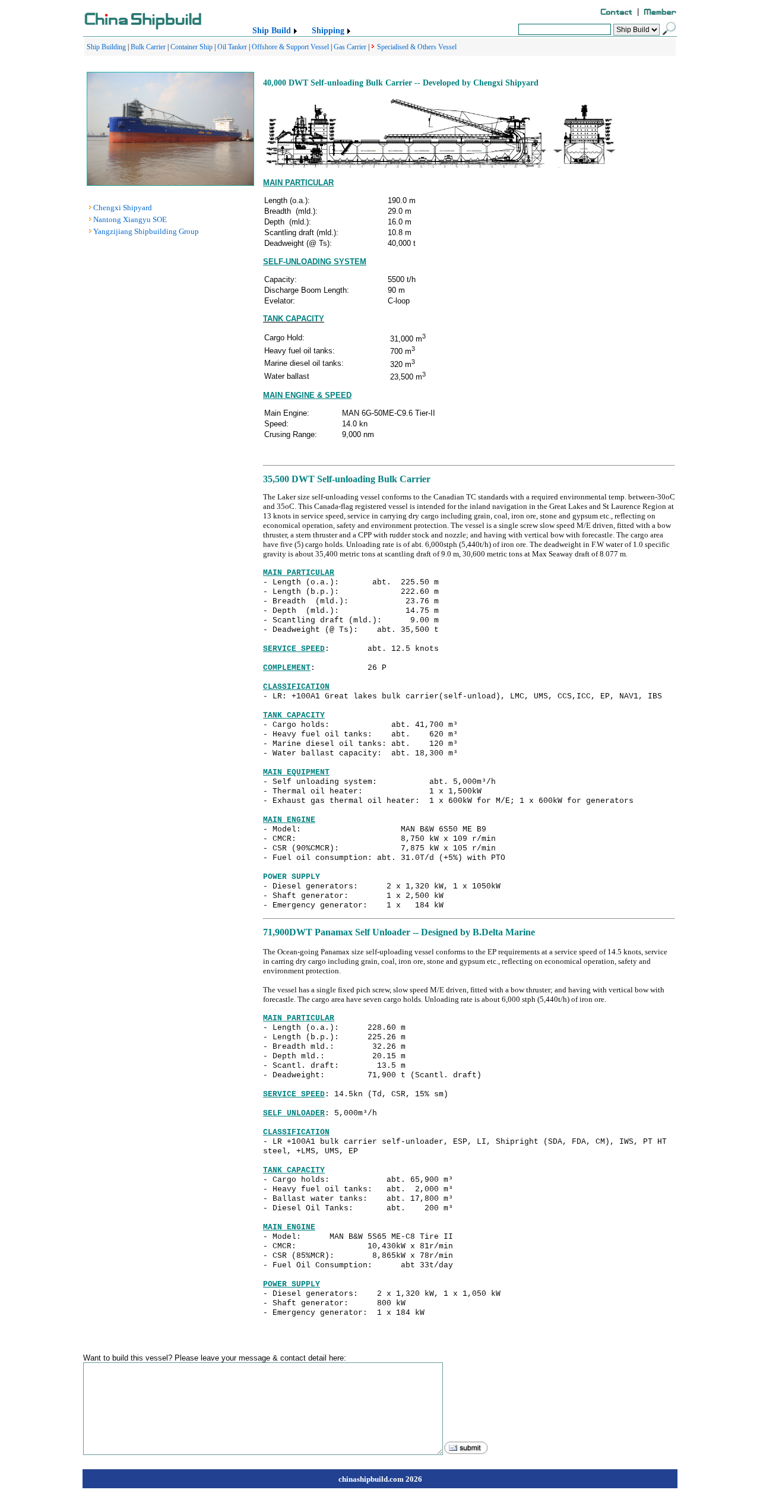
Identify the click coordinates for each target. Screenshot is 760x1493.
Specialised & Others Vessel (417, 47)
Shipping (328, 30)
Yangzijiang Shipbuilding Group (146, 231)
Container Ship (191, 47)
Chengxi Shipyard (122, 207)
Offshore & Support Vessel (290, 47)
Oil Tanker (232, 47)
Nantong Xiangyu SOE (130, 219)
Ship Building (106, 47)
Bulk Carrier (148, 47)
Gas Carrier (350, 47)
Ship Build (271, 30)
